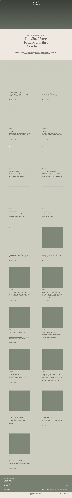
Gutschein (44, 489)
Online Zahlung (65, 489)
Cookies (12, 493)
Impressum (5, 493)
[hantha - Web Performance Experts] (66, 493)
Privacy (9, 493)
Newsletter (59, 489)
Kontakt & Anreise (53, 489)
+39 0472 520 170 (8, 2)
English (8, 489)
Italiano (5, 489)
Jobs (48, 489)
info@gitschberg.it (7, 485)
